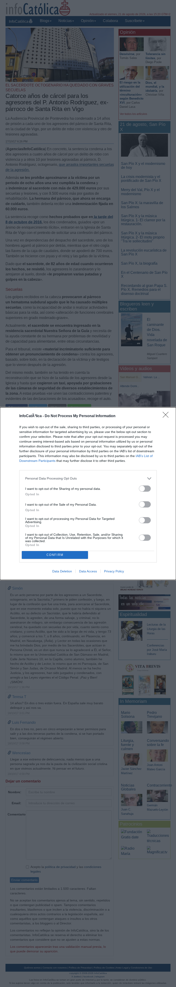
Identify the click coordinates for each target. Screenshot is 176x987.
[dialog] (88, 493)
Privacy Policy (114, 571)
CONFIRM (55, 555)
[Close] (167, 416)
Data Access (88, 571)
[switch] (145, 488)
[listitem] (88, 478)
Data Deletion (62, 571)
